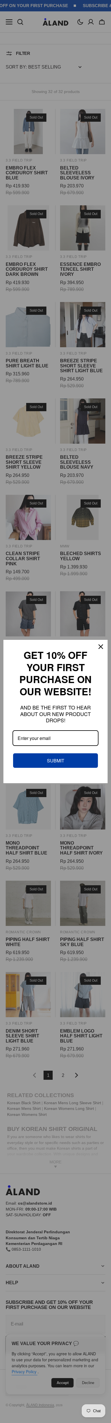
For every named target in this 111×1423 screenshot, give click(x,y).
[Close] (101, 646)
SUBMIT (55, 760)
